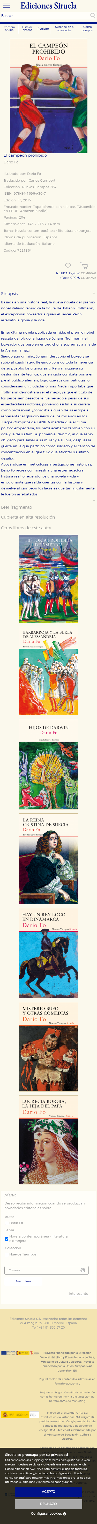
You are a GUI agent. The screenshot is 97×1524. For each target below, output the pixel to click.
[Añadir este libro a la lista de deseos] (68, 266)
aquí (22, 1477)
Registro (43, 28)
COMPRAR (88, 273)
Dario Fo (11, 162)
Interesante (78, 1294)
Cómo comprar (87, 28)
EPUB (13, 211)
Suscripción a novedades (64, 28)
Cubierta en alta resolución (28, 517)
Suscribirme (23, 1281)
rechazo (48, 1504)
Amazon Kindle (33, 211)
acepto (48, 1492)
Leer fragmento (16, 507)
